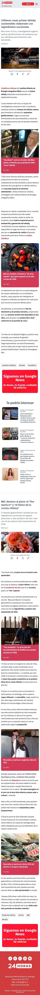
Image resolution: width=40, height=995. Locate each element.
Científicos (32, 365)
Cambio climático (9, 365)
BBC (28, 915)
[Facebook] (17, 74)
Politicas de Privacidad (20, 985)
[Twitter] (23, 74)
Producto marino (8, 915)
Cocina (21, 915)
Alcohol (22, 365)
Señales (28, 4)
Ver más (6, 170)
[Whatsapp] (12, 74)
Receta (5, 919)
